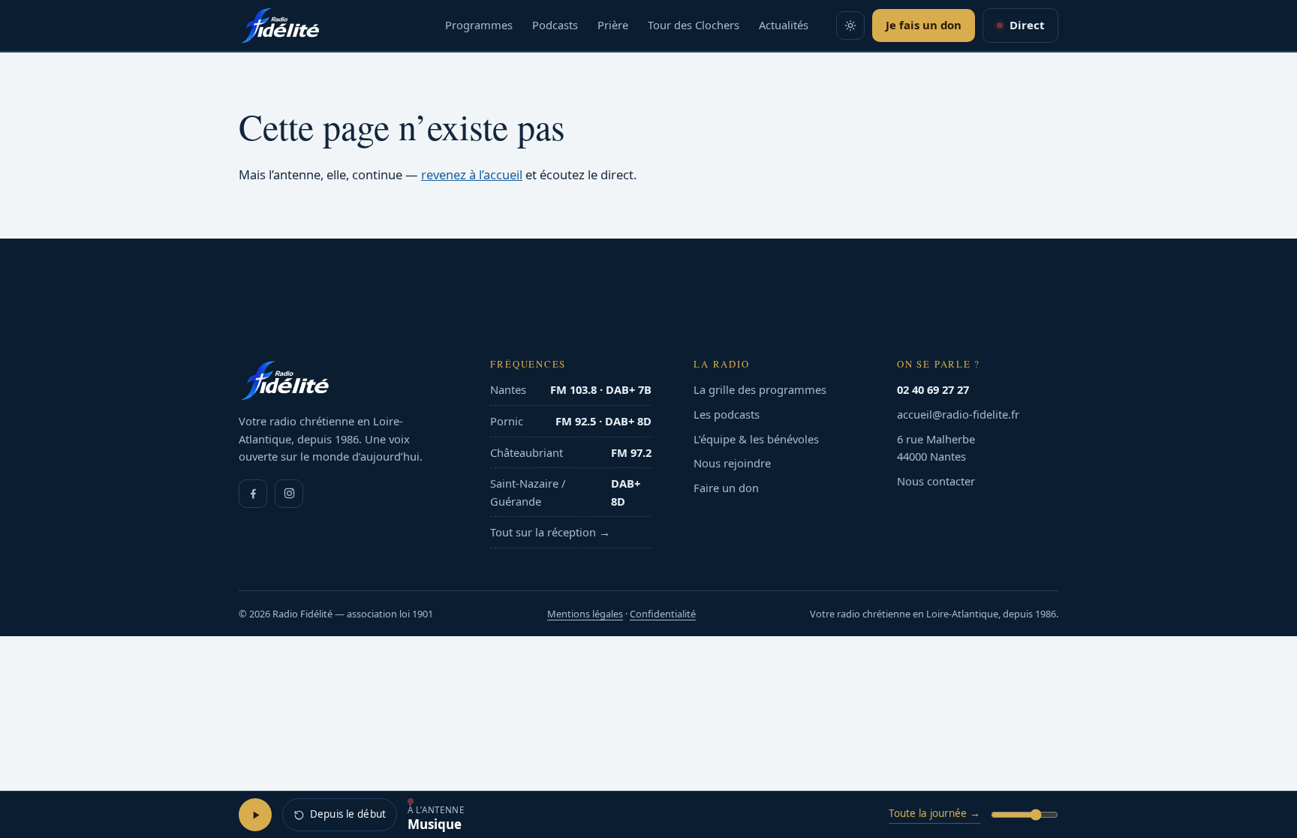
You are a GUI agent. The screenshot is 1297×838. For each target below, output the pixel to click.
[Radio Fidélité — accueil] (280, 25)
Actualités (783, 24)
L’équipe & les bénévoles (756, 438)
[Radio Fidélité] (343, 380)
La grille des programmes (760, 389)
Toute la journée (934, 813)
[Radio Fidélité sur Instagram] (289, 493)
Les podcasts (727, 414)
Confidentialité (663, 613)
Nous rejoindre (732, 462)
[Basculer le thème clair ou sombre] (850, 25)
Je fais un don (923, 24)
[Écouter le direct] (255, 814)
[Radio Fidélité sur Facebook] (253, 493)
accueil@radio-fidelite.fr (958, 414)
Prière (612, 24)
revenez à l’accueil (471, 174)
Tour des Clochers (693, 24)
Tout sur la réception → (550, 531)
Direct (1027, 24)
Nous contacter (936, 480)
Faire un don (726, 487)
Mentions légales (585, 613)
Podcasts (555, 24)
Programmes (479, 24)
